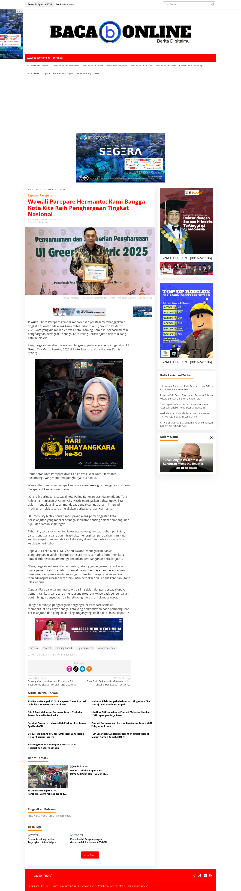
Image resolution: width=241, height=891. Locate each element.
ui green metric (85, 648)
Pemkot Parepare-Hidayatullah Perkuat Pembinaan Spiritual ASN (57, 724)
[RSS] (89, 669)
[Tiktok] (76, 669)
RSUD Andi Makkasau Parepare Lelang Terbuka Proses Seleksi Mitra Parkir (55, 713)
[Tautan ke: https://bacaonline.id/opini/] (211, 437)
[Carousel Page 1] (178, 468)
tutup (19, 11)
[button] (213, 4)
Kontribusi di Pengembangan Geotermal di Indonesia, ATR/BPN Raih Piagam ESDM (88, 841)
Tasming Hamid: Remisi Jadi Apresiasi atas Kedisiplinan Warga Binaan (52, 746)
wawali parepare (107, 648)
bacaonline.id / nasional (38, 222)
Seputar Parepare (40, 195)
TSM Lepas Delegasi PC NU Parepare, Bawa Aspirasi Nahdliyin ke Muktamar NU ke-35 (57, 703)
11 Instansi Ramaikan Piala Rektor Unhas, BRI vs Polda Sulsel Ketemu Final (186, 388)
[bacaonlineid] (120, 31)
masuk (44, 815)
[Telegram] (82, 669)
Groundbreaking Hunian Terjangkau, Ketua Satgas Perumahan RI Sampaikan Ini (44, 841)
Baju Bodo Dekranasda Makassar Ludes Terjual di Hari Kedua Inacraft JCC (109, 681)
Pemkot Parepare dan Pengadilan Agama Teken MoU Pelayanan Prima (121, 724)
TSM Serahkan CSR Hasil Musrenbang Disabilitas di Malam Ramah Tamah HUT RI (120, 735)
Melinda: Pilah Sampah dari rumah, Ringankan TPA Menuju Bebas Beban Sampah (120, 703)
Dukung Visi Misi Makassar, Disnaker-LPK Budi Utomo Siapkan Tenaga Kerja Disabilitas (52, 681)
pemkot (47, 648)
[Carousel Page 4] (191, 468)
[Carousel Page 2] (182, 468)
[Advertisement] (126, 106)
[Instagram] (69, 669)
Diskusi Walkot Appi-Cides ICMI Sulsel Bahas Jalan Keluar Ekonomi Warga (56, 735)
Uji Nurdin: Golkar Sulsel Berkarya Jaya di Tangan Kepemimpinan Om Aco (186, 424)
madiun (34, 648)
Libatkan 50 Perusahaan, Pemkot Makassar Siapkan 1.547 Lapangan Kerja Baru (120, 713)
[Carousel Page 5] (195, 468)
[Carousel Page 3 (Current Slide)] (186, 468)
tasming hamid (64, 648)
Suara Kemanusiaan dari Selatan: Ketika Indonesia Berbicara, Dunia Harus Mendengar (186, 462)
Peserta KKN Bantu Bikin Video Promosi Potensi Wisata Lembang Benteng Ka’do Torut (186, 397)
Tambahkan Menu (65, 4)
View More (90, 855)
